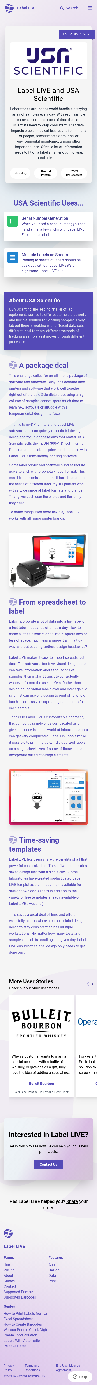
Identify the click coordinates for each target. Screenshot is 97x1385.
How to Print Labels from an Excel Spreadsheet (26, 1316)
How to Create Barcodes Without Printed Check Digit (25, 1327)
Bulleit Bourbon (41, 1083)
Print (52, 1281)
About (8, 1275)
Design (54, 1270)
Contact (10, 1286)
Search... (74, 8)
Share (72, 1201)
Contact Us (48, 1164)
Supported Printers (18, 1292)
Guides (9, 1281)
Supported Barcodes (20, 1297)
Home (8, 1265)
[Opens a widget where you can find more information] (80, 1377)
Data (52, 1275)
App (51, 1265)
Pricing (9, 1270)
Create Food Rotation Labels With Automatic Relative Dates (22, 1340)
